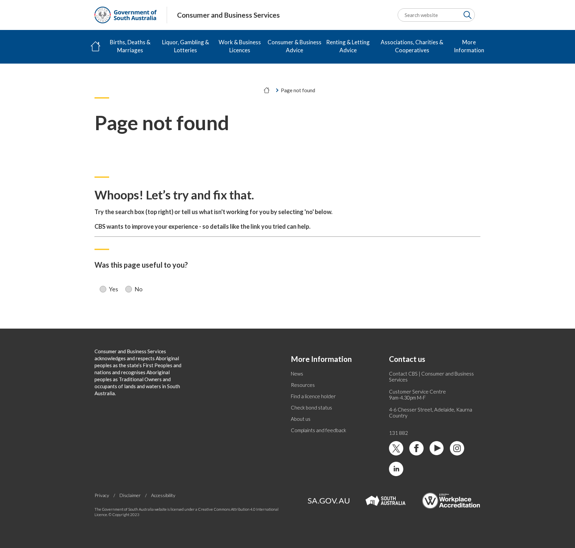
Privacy (102, 495)
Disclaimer (130, 495)
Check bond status (311, 408)
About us (300, 419)
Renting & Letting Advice (348, 46)
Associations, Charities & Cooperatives (412, 46)
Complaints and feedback (318, 430)
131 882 (398, 433)
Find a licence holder (313, 396)
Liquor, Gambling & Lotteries (185, 46)
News (297, 374)
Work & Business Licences (240, 46)
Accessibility (163, 495)
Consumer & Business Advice (294, 46)
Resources (303, 385)
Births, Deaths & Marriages (130, 46)
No (138, 289)
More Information (469, 46)
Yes (113, 289)
